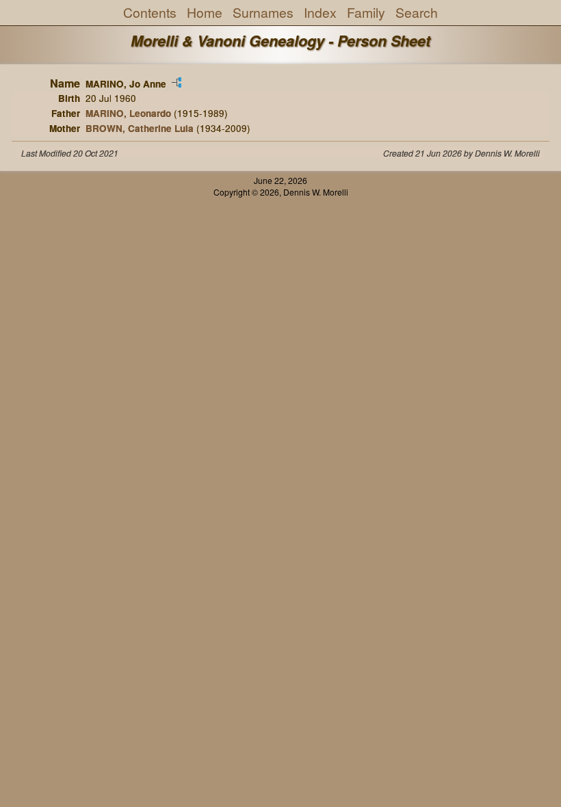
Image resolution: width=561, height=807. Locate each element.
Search (416, 12)
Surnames (263, 12)
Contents (150, 12)
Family (366, 12)
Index (320, 12)
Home (204, 12)
